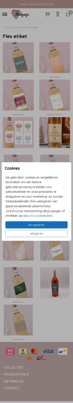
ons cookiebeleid (40, 216)
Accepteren (36, 225)
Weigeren (36, 233)
